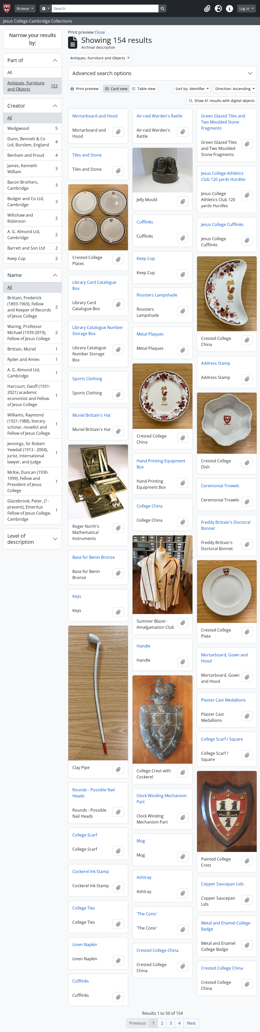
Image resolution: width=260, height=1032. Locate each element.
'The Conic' (147, 914)
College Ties (83, 908)
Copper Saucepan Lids (222, 884)
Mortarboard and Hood (95, 116)
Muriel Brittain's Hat (91, 415)
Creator (16, 105)
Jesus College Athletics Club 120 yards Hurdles (223, 176)
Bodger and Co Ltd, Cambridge (32, 201)
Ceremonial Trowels (220, 485)
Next (191, 1023)
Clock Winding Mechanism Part (162, 798)
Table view (145, 88)
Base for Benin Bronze (93, 557)
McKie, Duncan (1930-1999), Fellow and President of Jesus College (32, 481)
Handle (143, 646)
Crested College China (157, 950)
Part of (15, 60)
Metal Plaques (150, 334)
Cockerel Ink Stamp (90, 871)
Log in (245, 8)
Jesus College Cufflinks (222, 224)
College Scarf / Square (222, 739)
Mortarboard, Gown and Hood (224, 658)
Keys (76, 596)
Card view (118, 88)
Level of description (20, 538)
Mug (141, 841)
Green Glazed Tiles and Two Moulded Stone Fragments (223, 122)
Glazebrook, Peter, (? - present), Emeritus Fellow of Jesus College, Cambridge (32, 510)
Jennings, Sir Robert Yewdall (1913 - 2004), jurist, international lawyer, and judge (32, 453)
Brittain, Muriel (32, 350)
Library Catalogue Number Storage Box (97, 330)
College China (149, 506)
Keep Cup (32, 260)
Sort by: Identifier (190, 88)
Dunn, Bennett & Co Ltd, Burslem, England (32, 142)
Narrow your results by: (32, 39)
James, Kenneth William (32, 168)
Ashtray (144, 877)
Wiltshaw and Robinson (32, 218)
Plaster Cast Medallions (223, 700)
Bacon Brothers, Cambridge (32, 185)
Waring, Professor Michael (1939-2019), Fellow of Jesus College (32, 332)
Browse (23, 8)
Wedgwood (32, 130)
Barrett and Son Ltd (32, 249)
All (9, 72)
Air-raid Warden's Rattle (159, 116)
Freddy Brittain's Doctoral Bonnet (225, 525)
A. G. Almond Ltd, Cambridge (32, 234)
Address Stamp (215, 363)
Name (14, 275)
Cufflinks (145, 222)
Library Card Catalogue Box (94, 285)
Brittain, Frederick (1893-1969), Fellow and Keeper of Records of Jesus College (32, 307)
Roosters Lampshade (157, 295)
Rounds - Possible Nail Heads (93, 793)
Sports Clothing (87, 378)
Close (99, 32)
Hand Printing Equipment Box (161, 464)
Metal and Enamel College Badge (225, 926)
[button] (207, 8)
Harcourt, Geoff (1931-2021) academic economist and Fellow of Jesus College (32, 395)
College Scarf (84, 835)
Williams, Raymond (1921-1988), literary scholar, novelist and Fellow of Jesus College (32, 424)
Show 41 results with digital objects (224, 100)
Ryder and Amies (32, 361)
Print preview (87, 88)
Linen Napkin (84, 944)
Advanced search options (102, 73)
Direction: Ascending (233, 88)
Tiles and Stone (87, 155)
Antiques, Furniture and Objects (32, 86)
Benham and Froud (32, 156)
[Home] (8, 8)
